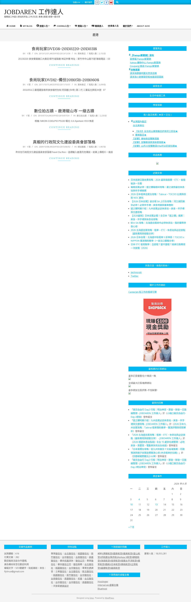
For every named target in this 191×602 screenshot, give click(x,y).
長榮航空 (115, 561)
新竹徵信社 (72, 575)
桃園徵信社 (83, 553)
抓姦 (66, 560)
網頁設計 (64, 585)
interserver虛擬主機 (108, 585)
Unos (92, 598)
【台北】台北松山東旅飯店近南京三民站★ (156, 131)
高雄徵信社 (70, 578)
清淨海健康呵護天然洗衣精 (143, 73)
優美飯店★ (140, 134)
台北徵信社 (70, 553)
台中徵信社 (67, 557)
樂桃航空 (125, 564)
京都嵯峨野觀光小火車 (144, 456)
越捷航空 (105, 568)
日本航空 (115, 564)
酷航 (107, 564)
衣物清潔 (135, 69)
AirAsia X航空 (125, 557)
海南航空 (105, 561)
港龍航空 (107, 553)
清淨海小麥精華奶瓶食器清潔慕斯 (146, 76)
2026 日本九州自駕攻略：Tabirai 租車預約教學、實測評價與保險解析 (158, 427)
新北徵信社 (87, 571)
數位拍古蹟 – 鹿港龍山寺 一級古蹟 (64, 110)
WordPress (109, 598)
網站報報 (82, 146)
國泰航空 (117, 553)
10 (131, 504)
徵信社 (58, 553)
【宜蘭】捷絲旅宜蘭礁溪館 (145, 138)
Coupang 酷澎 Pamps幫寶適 (144, 66)
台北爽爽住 (138, 125)
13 (156, 504)
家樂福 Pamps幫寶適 (140, 58)
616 (17, 553)
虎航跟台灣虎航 (109, 557)
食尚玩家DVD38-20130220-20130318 (64, 48)
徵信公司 (80, 560)
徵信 (75, 564)
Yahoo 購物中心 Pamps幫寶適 (145, 62)
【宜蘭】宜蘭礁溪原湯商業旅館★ (149, 142)
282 (17, 557)
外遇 (89, 568)
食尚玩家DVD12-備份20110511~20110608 (64, 79)
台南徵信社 (81, 557)
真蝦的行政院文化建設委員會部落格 (64, 142)
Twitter (134, 276)
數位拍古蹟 (82, 115)
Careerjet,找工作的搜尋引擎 (142, 292)
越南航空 (115, 568)
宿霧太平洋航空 (129, 561)
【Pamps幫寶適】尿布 (142, 55)
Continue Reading (64, 65)
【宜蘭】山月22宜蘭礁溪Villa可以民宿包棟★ (154, 145)
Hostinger (103, 581)
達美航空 (127, 553)
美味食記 (82, 53)
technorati (136, 272)
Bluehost (102, 588)
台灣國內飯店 (139, 121)
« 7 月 (131, 527)
